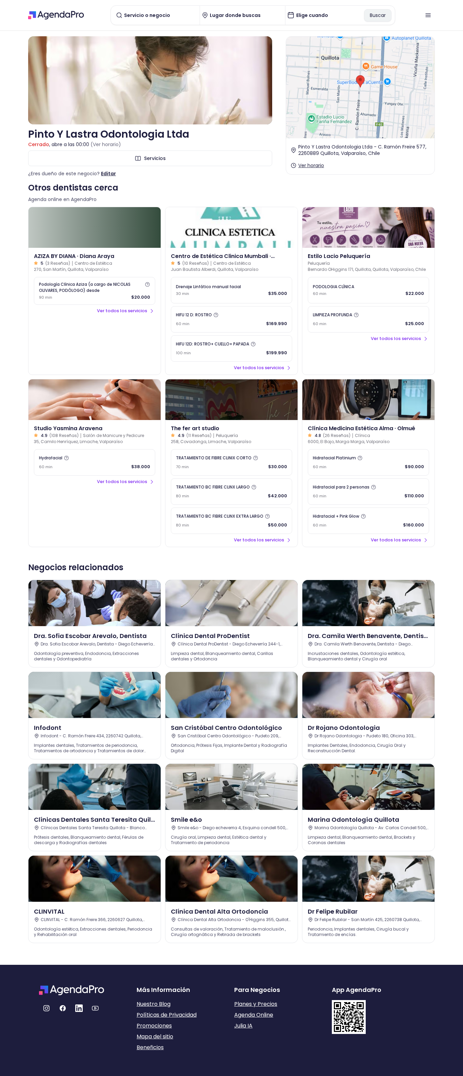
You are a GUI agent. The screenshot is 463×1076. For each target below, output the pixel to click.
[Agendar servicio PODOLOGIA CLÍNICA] (368, 290)
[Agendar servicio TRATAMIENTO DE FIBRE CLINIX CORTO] (231, 462)
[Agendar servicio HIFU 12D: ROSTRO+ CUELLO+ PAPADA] (231, 348)
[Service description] (147, 284)
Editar (108, 173)
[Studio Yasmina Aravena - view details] (94, 399)
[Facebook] (62, 1008)
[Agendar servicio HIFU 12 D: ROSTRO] (231, 319)
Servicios (155, 158)
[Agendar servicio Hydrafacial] (94, 462)
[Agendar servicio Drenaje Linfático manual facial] (231, 290)
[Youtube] (95, 1008)
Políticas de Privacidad (167, 1015)
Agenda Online (253, 1015)
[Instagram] (46, 1008)
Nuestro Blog (153, 1004)
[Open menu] (428, 15)
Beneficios (150, 1047)
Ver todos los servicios (122, 310)
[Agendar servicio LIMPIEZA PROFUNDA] (368, 319)
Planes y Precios (255, 1004)
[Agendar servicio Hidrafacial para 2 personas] (368, 491)
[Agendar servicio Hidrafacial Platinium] (368, 462)
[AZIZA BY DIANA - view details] (94, 227)
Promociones (154, 1026)
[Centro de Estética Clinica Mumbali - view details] (231, 227)
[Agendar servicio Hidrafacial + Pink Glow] (368, 521)
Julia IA (243, 1026)
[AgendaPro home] (56, 15)
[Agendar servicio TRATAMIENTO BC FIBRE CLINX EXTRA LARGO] (231, 521)
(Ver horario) (105, 144)
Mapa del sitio (155, 1036)
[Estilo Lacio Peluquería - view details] (368, 227)
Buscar (378, 15)
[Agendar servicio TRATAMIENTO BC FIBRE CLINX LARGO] (231, 491)
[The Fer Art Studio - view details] (231, 399)
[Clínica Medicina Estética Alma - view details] (368, 399)
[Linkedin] (79, 1008)
